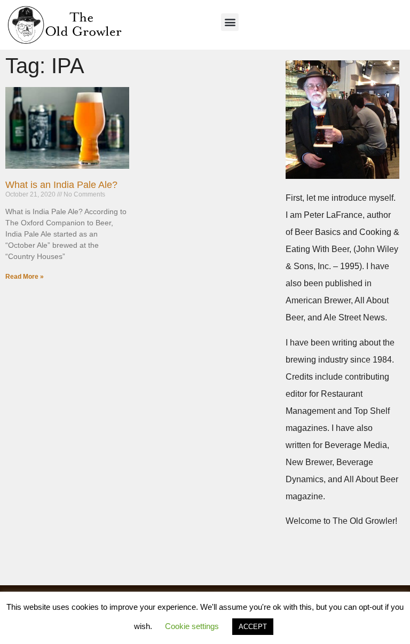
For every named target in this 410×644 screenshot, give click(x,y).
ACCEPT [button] (253, 627)
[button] (230, 22)
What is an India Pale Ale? (61, 184)
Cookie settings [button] (192, 626)
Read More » (24, 276)
